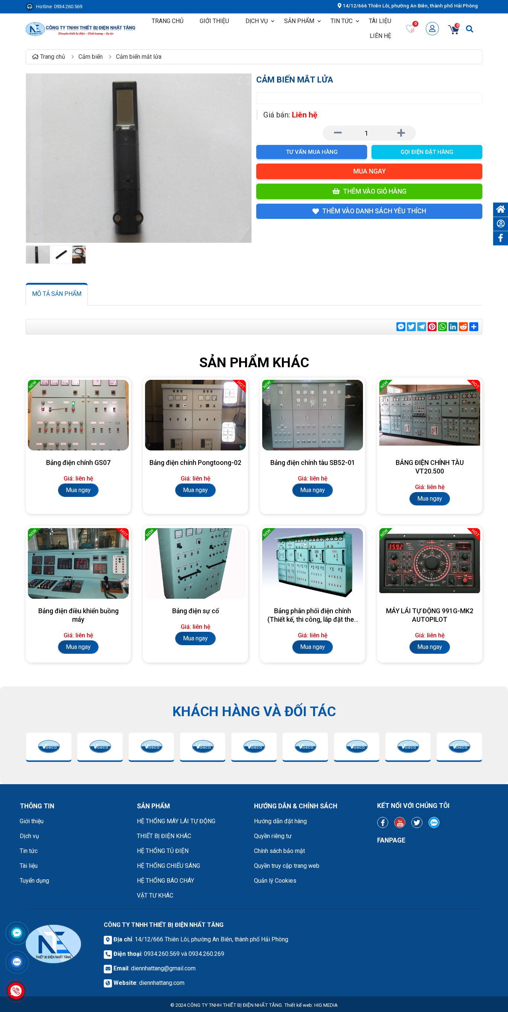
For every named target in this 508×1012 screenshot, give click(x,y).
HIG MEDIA (326, 1005)
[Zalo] (434, 822)
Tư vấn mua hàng (312, 152)
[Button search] (469, 28)
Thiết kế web (298, 1005)
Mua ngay (369, 171)
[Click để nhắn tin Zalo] (16, 961)
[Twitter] (416, 822)
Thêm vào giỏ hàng (374, 191)
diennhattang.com (161, 982)
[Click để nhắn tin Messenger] (16, 932)
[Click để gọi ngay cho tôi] (16, 991)
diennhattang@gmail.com (163, 968)
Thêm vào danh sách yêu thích (374, 211)
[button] (319, 21)
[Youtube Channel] (399, 822)
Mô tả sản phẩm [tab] (56, 293)
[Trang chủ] (500, 210)
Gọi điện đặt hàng (427, 152)
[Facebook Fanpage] (382, 822)
